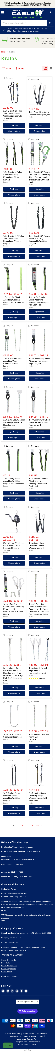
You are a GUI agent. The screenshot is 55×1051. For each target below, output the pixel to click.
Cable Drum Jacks (8, 960)
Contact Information (13, 1034)
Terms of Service (30, 1036)
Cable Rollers (6, 972)
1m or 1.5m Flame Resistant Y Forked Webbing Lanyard (37, 545)
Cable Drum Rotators (9, 976)
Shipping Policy (15, 1036)
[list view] (51, 68)
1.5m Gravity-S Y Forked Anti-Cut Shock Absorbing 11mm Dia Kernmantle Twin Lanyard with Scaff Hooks (39, 177)
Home (3, 52)
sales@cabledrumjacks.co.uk (27, 31)
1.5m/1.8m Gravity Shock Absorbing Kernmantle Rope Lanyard (39, 361)
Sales (24, 41)
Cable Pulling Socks (9, 966)
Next (38, 825)
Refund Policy (41, 1034)
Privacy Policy (28, 1034)
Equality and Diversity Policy (27, 1039)
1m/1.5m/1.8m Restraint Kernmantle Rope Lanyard (39, 736)
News (41, 1036)
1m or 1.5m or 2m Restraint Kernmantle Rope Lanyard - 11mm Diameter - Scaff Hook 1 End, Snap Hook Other (39, 609)
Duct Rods (5, 963)
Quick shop (14, 125)
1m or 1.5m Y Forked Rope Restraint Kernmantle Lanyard (38, 670)
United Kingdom (26, 1002)
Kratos (5, 121)
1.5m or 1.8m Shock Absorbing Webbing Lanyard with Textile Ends (14, 299)
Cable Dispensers (8, 969)
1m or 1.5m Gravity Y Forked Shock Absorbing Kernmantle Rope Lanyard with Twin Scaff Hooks (13, 609)
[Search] (50, 23)
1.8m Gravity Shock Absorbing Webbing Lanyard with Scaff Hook (13, 481)
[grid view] (45, 68)
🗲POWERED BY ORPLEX (27, 1044)
